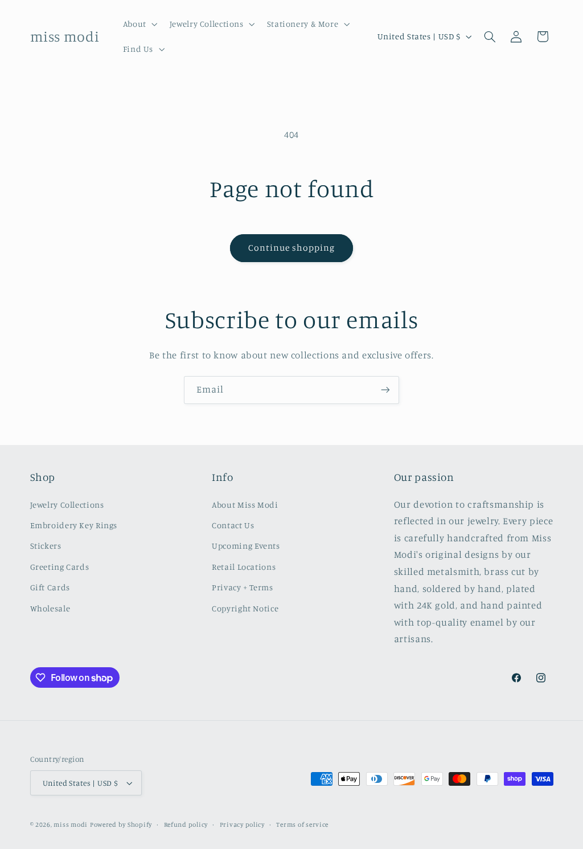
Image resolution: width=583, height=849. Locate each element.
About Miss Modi (245, 504)
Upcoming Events (246, 545)
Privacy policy (242, 824)
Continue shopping (291, 247)
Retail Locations (244, 567)
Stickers (45, 545)
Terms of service (302, 824)
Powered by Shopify (121, 824)
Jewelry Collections (67, 504)
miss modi (71, 824)
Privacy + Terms (242, 587)
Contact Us (233, 525)
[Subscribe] (385, 390)
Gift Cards (50, 587)
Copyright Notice (245, 608)
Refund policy (186, 824)
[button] (139, 23)
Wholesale (50, 608)
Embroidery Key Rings (74, 525)
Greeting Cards (59, 567)
